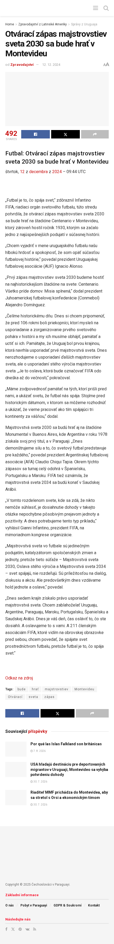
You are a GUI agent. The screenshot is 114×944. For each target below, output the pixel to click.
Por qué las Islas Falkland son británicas (66, 744)
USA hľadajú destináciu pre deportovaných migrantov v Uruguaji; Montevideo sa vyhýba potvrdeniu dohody (69, 769)
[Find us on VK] (27, 929)
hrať (35, 689)
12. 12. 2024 (51, 65)
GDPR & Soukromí (67, 905)
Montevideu (84, 689)
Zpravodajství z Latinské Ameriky (42, 24)
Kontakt (94, 905)
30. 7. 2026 (40, 781)
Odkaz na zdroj (19, 678)
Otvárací (15, 697)
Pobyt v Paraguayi (33, 905)
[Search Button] (106, 8)
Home (9, 24)
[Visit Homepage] (45, 8)
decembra (38, 171)
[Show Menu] (95, 8)
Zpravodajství (22, 65)
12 (22, 171)
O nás (9, 905)
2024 (57, 171)
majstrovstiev (56, 689)
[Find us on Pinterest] (20, 929)
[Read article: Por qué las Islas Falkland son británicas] (16, 749)
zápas (49, 697)
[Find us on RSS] (34, 929)
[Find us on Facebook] (6, 929)
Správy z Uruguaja (84, 24)
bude (21, 689)
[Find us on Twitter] (13, 929)
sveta (33, 697)
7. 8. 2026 (39, 750)
